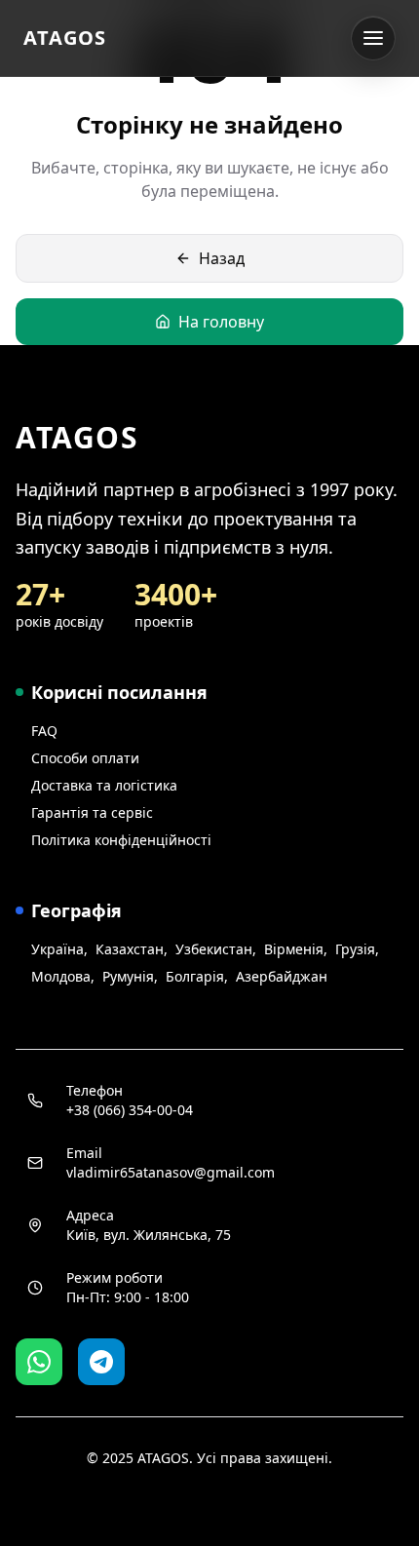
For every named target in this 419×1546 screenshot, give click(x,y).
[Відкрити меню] (373, 38)
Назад (222, 258)
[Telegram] (101, 1361)
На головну (221, 321)
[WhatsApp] (39, 1361)
